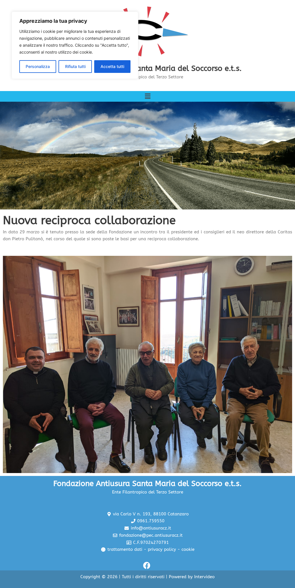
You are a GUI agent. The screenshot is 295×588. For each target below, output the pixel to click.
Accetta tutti (112, 66)
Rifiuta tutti (75, 66)
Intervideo (204, 576)
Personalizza (38, 66)
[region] (75, 45)
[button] (147, 96)
